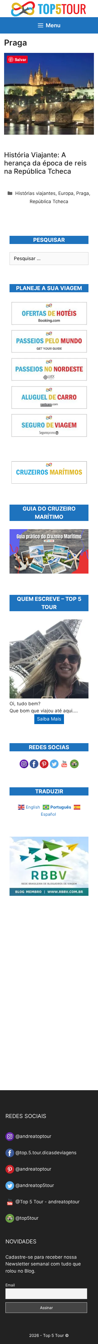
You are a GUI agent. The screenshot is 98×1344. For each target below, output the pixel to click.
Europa (66, 193)
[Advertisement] (50, 996)
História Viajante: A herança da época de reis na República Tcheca (45, 163)
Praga (82, 193)
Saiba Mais (49, 719)
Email (10, 1285)
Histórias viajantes (35, 193)
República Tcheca (49, 201)
